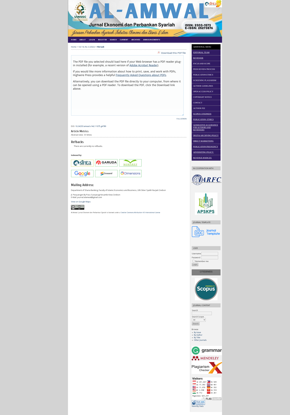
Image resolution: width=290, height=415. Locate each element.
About (82, 39)
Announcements (151, 39)
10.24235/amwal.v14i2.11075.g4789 (90, 126)
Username (196, 253)
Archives (135, 39)
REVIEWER (198, 58)
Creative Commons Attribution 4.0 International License (140, 212)
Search (113, 39)
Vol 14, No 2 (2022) (87, 47)
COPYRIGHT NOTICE (202, 97)
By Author (198, 335)
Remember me (202, 261)
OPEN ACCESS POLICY (203, 91)
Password (196, 257)
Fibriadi (100, 47)
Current (124, 39)
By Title (197, 337)
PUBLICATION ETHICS (203, 75)
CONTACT (197, 103)
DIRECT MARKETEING (203, 141)
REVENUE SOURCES (202, 158)
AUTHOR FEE (199, 108)
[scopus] (206, 289)
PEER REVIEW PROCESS (204, 69)
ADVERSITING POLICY (203, 152)
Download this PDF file (173, 52)
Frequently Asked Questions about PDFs (141, 75)
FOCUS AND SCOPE (201, 63)
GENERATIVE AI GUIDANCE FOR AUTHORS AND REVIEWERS (205, 127)
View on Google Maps (81, 201)
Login (92, 39)
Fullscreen (182, 119)
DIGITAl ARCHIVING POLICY (206, 135)
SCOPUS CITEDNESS (202, 114)
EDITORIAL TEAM (201, 52)
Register (102, 39)
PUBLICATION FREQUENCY (205, 146)
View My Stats (197, 406)
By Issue (197, 332)
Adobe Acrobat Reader (143, 65)
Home (73, 39)
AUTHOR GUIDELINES (203, 86)
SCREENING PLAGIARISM (204, 80)
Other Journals (200, 340)
